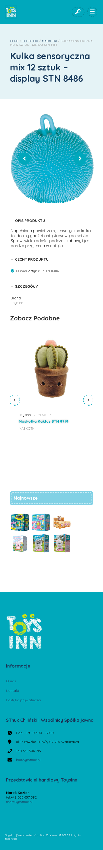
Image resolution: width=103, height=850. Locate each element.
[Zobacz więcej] (51, 368)
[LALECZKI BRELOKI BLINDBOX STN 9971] (20, 543)
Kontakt (12, 690)
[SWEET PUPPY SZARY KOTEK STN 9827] (41, 543)
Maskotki (49, 41)
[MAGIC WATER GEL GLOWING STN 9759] (20, 522)
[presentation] (14, 400)
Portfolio (30, 41)
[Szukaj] (78, 11)
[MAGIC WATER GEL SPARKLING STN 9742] (41, 522)
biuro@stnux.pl (28, 760)
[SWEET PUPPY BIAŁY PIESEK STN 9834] (62, 543)
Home (14, 41)
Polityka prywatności (23, 700)
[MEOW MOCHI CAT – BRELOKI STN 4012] (62, 522)
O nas (11, 681)
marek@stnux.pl (19, 802)
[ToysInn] (11, 12)
